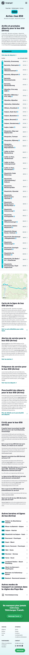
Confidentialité (19, 635)
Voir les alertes (7, 359)
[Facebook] (20, 645)
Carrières (17, 633)
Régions (4, 629)
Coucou (4, 627)
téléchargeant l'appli (7, 453)
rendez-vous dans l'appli (8, 494)
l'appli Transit (21, 397)
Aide (3, 635)
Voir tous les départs (8, 383)
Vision (16, 629)
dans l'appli (10, 462)
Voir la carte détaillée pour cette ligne (12, 330)
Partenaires (5, 640)
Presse (3, 633)
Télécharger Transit (13, 616)
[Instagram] (15, 645)
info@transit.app (19, 643)
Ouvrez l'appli (12, 316)
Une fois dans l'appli (19, 350)
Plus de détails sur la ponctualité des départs (13, 413)
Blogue (3, 631)
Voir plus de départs (8, 55)
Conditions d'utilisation (21, 637)
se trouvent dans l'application (18, 45)
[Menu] (26, 3)
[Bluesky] (18, 645)
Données (4, 646)
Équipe (16, 631)
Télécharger (20, 650)
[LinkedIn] (22, 645)
